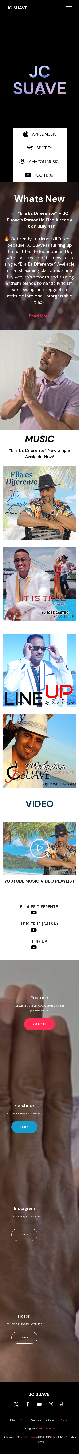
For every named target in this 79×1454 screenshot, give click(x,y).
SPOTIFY (44, 148)
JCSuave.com (30, 1437)
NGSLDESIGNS (46, 1428)
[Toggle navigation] (69, 8)
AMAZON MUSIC (44, 161)
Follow (24, 1127)
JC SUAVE (17, 8)
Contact (65, 1420)
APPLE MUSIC (44, 134)
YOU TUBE (44, 175)
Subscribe (39, 1024)
